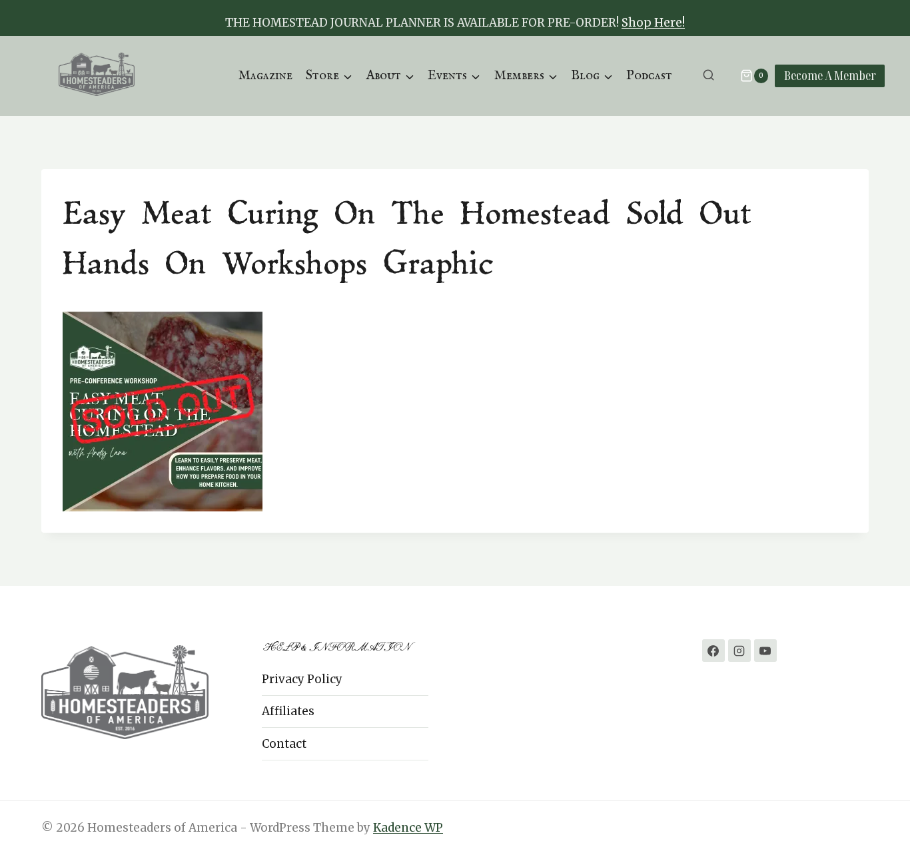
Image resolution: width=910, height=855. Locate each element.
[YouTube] (765, 650)
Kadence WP (408, 827)
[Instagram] (739, 650)
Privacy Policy (302, 679)
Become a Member (830, 75)
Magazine (265, 75)
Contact (284, 743)
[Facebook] (713, 650)
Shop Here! (653, 22)
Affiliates (288, 711)
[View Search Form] (708, 75)
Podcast (649, 75)
